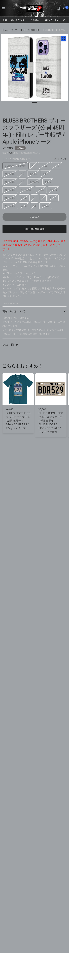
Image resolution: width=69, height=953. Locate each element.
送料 (11, 152)
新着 (5, 20)
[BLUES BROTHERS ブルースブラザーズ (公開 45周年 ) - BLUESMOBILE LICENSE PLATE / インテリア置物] (50, 389)
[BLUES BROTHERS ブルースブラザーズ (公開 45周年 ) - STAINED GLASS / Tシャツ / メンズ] (18, 389)
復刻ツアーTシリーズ (54, 20)
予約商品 (35, 20)
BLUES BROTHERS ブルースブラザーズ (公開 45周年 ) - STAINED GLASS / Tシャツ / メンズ (18, 420)
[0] (63, 8)
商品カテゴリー (18, 20)
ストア (14, 29)
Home (5, 29)
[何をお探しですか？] (58, 8)
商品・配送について (14, 311)
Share (5, 345)
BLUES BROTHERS (29, 29)
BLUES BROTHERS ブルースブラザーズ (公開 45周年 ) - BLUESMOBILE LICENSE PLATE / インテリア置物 (51, 422)
